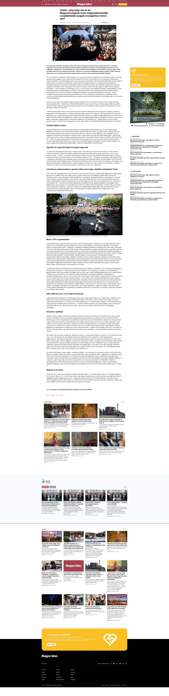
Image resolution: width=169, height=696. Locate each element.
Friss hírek (44, 669)
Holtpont (58, 669)
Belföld (62, 0)
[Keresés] (116, 4)
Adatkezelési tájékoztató (115, 685)
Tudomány (100, 0)
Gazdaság (87, 0)
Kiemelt (54, 4)
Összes (122, 401)
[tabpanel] (84, 504)
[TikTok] (51, 1)
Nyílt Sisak (65, 4)
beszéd (61, 395)
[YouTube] (44, 1)
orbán (47, 395)
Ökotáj (104, 0)
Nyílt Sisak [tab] (45, 487)
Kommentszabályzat (105, 685)
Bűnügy (82, 0)
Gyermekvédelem (76, 0)
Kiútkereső (114, 0)
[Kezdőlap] (84, 4)
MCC (58, 395)
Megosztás (105, 22)
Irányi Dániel (63, 22)
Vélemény (58, 0)
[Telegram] (49, 1)
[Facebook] (42, 1)
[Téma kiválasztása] (113, 4)
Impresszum (44, 663)
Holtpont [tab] (53, 487)
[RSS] (53, 1)
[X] (47, 1)
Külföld (66, 0)
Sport (95, 0)
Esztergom (52, 395)
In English (109, 0)
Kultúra (92, 0)
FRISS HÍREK (48, 4)
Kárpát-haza (59, 677)
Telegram (54, 389)
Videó (70, 0)
